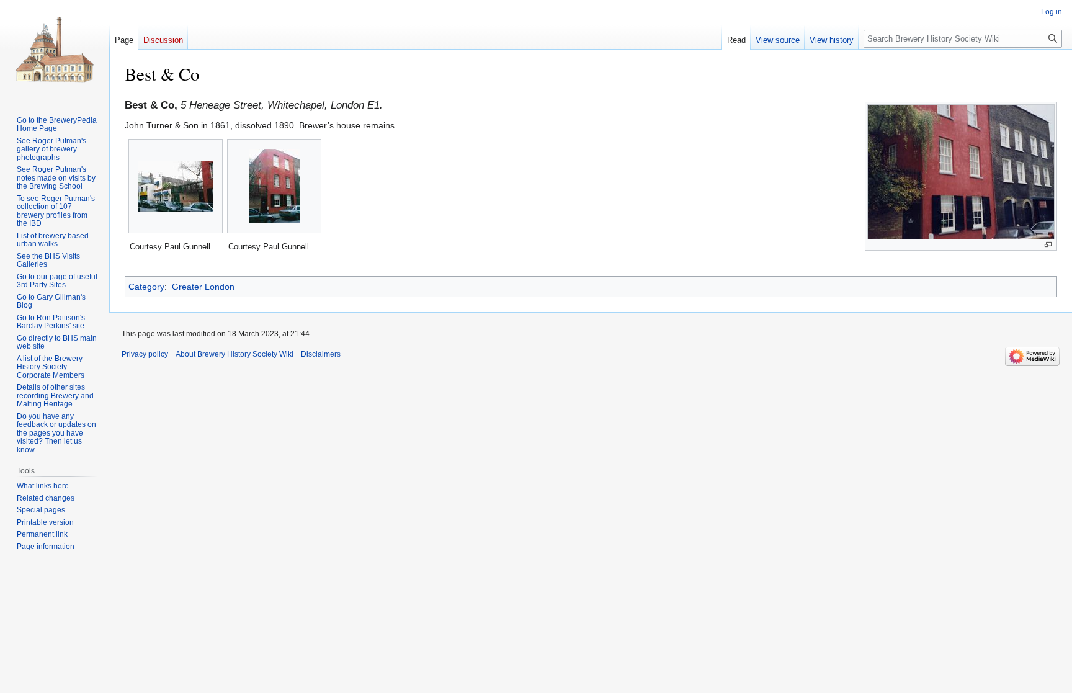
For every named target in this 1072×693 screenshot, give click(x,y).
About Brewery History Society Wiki (234, 354)
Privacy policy (145, 354)
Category (146, 287)
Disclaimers (321, 354)
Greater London (203, 287)
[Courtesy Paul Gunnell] (175, 186)
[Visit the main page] (54, 49)
